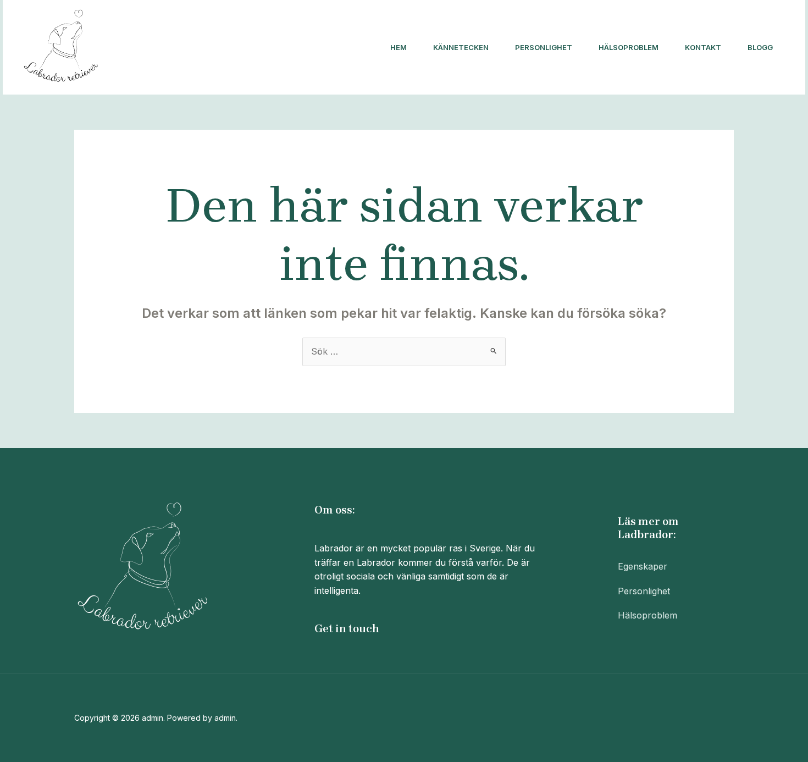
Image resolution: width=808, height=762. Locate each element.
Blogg (760, 47)
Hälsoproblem (628, 47)
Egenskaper (642, 566)
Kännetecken (461, 47)
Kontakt (703, 47)
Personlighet (543, 47)
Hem (398, 47)
